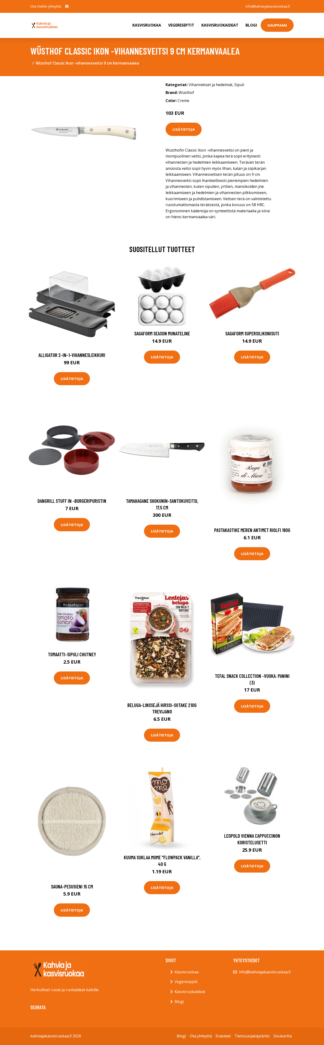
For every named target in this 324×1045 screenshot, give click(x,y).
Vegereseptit (181, 25)
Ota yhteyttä (201, 1036)
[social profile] (66, 6)
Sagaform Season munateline (162, 333)
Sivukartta (282, 1036)
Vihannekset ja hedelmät (210, 84)
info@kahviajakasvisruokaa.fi (268, 6)
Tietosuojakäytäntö (252, 1036)
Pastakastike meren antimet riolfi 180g (252, 530)
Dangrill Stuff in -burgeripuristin (71, 501)
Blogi (251, 25)
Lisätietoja (183, 129)
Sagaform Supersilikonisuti (252, 333)
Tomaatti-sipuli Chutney (72, 654)
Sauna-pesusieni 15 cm (72, 886)
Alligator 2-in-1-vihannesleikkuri (71, 355)
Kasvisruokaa (146, 25)
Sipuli (239, 84)
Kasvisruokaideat (219, 25)
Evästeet (223, 1036)
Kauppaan (277, 25)
